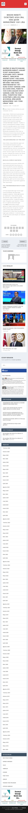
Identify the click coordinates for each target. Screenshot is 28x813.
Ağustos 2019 (6, 689)
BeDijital (24, 807)
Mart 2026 (5, 458)
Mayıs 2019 (5, 700)
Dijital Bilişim (15, 807)
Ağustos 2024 (6, 487)
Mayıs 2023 (5, 529)
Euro (17, 146)
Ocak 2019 (5, 714)
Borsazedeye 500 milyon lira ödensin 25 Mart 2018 (13, 434)
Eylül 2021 (5, 600)
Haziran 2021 (6, 611)
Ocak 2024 (5, 501)
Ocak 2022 (5, 586)
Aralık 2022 (5, 547)
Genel (4, 765)
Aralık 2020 (5, 632)
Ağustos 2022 (6, 561)
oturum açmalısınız (16, 359)
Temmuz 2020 (6, 650)
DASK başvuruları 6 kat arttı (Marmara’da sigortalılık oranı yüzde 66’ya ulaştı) (13, 286)
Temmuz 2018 (6, 735)
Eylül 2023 (5, 515)
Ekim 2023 (5, 512)
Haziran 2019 (6, 696)
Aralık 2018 (5, 717)
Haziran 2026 (6, 451)
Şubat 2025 (5, 476)
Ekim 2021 (5, 597)
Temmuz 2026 (6, 448)
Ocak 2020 (5, 671)
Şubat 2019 (5, 710)
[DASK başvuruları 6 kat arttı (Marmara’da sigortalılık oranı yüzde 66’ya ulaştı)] (14, 275)
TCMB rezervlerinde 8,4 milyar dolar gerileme (12, 424)
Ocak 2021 (5, 629)
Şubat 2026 (5, 462)
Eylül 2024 (5, 483)
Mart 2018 (5, 749)
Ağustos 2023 (6, 519)
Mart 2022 (5, 579)
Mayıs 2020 (5, 657)
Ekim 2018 (5, 724)
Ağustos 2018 (6, 731)
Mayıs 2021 (5, 614)
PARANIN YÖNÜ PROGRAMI (9, 782)
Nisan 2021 (5, 618)
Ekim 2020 (5, 639)
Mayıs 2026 (5, 455)
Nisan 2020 (5, 661)
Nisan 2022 (5, 575)
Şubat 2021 (5, 625)
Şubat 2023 (5, 540)
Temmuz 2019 (6, 692)
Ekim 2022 (5, 554)
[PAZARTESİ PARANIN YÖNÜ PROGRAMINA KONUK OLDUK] (14, 319)
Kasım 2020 (6, 636)
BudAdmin (17, 255)
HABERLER (13, 25)
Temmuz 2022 (6, 565)
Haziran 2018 (6, 738)
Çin (18, 194)
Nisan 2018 (5, 746)
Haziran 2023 (6, 526)
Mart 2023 (5, 536)
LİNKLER (5, 779)
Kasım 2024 (6, 480)
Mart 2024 (5, 494)
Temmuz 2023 (6, 522)
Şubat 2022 (5, 582)
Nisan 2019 (5, 703)
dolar (7, 204)
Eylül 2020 (5, 643)
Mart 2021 (5, 621)
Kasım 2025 (6, 465)
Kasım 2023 (6, 508)
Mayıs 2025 (5, 469)
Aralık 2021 (5, 590)
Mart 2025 (5, 473)
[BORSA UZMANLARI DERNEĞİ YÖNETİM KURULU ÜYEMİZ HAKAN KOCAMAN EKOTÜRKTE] (14, 297)
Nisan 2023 (5, 533)
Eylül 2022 (5, 558)
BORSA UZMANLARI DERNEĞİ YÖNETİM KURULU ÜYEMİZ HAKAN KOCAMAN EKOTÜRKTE (13, 308)
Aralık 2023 (5, 505)
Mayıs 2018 (5, 742)
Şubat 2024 (5, 497)
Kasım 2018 (6, 721)
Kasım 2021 (6, 593)
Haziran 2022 (6, 568)
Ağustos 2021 (6, 604)
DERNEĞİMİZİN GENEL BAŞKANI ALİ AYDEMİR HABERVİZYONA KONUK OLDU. (13, 403)
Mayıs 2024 (5, 490)
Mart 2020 (5, 664)
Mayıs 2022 (5, 572)
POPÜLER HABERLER (7, 786)
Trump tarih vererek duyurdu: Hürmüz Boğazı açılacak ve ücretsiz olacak (12, 408)
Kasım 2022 (6, 551)
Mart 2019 (5, 707)
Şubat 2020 (5, 668)
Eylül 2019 (5, 685)
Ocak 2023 (5, 543)
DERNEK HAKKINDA (7, 761)
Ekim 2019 (5, 682)
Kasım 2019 (6, 678)
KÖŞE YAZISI (6, 775)
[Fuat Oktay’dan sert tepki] (14, 340)
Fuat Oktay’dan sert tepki (10, 348)
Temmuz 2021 (6, 607)
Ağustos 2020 (6, 646)
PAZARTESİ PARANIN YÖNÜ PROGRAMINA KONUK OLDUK (13, 328)
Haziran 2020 (6, 653)
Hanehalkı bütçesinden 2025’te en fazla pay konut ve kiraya (14, 419)
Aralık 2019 (5, 675)
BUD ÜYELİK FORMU (7, 758)
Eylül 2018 (5, 728)
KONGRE (5, 772)
